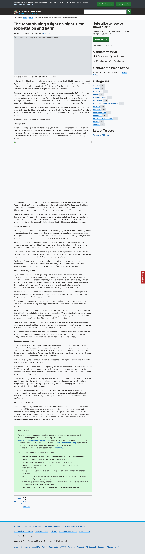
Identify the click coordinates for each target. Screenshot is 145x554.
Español (101, 547)
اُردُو (117, 547)
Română (71, 547)
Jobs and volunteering (54, 526)
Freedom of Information (33, 526)
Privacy (54, 531)
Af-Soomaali (91, 547)
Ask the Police (84, 531)
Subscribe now (101, 39)
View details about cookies (23, 5)
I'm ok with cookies (106, 4)
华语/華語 (36, 547)
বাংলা (22, 547)
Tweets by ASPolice (101, 135)
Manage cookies (124, 4)
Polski (44, 547)
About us (17, 526)
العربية (16, 547)
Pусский (80, 547)
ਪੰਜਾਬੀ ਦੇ (63, 547)
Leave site (143, 277)
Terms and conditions (68, 531)
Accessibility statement (23, 531)
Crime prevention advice (75, 526)
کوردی (27, 547)
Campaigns (48, 33)
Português (53, 547)
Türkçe (110, 547)
